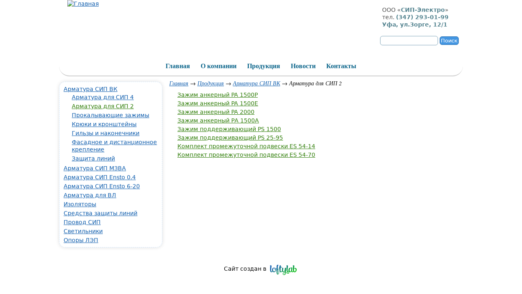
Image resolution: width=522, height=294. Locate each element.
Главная (178, 83)
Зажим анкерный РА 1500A (218, 120)
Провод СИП (82, 222)
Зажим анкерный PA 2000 (215, 112)
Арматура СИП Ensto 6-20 (102, 186)
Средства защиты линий (100, 213)
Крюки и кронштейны (104, 124)
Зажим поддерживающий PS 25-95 (230, 137)
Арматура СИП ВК (256, 83)
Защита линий (93, 158)
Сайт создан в (245, 268)
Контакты (341, 65)
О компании (219, 65)
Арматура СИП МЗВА (95, 168)
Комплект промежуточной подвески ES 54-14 (246, 146)
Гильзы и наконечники (105, 133)
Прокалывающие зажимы (110, 115)
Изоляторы (80, 204)
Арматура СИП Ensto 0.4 (100, 177)
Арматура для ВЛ (90, 195)
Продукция (210, 83)
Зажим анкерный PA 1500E (217, 103)
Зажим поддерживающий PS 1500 (229, 129)
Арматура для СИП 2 (103, 106)
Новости (303, 65)
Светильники (83, 231)
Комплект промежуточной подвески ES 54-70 (246, 154)
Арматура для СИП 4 (103, 97)
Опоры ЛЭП (81, 240)
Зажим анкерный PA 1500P (217, 94)
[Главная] (83, 3)
